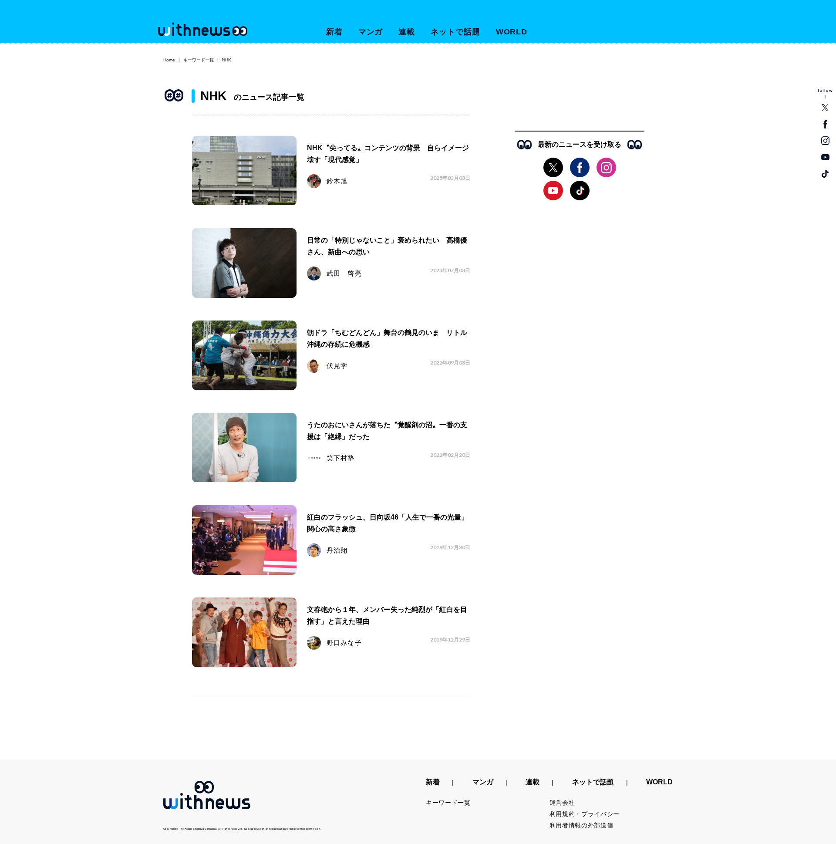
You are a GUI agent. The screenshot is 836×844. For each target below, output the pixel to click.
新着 (334, 31)
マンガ (370, 31)
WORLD (512, 31)
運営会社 (562, 802)
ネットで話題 (455, 31)
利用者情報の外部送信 (581, 825)
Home (169, 59)
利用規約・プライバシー (584, 813)
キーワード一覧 (198, 59)
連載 (406, 31)
